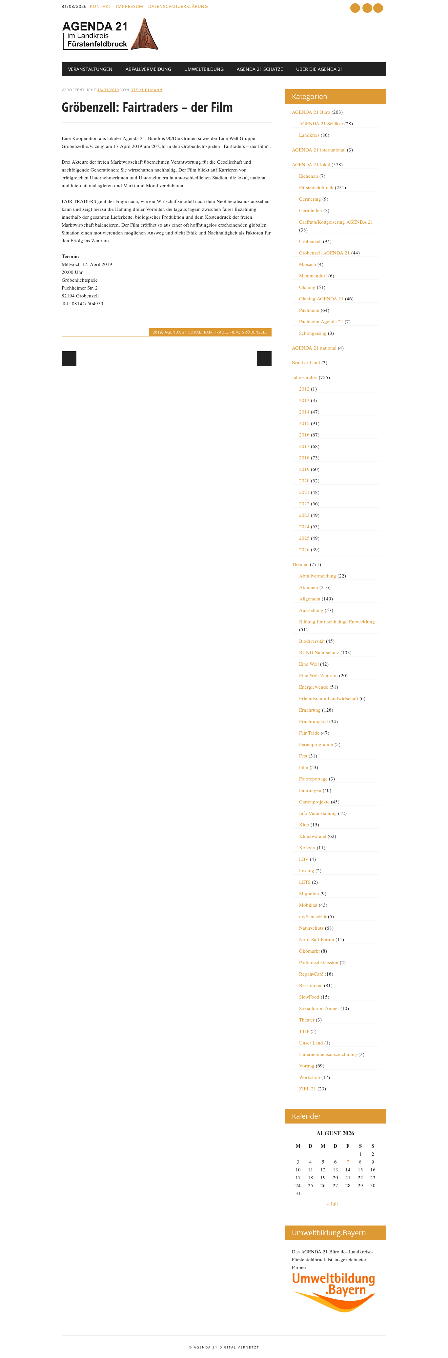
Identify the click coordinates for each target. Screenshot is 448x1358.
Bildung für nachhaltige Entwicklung (337, 621)
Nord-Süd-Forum (316, 939)
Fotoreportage (313, 778)
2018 (304, 457)
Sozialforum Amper (319, 1008)
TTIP (304, 1031)
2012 (304, 388)
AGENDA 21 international (319, 149)
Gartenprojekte (314, 801)
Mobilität (308, 905)
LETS (305, 882)
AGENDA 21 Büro (311, 112)
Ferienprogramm (316, 744)
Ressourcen (311, 985)
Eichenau (308, 175)
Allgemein (309, 598)
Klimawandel (312, 836)
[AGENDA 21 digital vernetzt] (111, 48)
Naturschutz (311, 927)
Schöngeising (313, 333)
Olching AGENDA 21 (321, 298)
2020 (304, 480)
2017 (304, 446)
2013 (304, 400)
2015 (304, 423)
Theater (307, 1019)
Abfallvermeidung (148, 69)
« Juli (332, 1203)
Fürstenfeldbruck (316, 187)
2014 (304, 411)
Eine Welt (309, 663)
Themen (300, 564)
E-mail (367, 8)
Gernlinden (310, 210)
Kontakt (100, 6)
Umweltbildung (204, 69)
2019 (157, 332)
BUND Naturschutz (319, 652)
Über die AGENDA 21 (319, 69)
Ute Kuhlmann (146, 89)
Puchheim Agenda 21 (321, 321)
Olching (307, 287)
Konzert (307, 847)
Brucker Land (306, 362)
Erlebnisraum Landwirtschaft (328, 698)
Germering (310, 198)
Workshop (309, 1077)
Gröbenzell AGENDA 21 (324, 252)
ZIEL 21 (307, 1088)
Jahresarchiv (304, 377)
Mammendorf (313, 275)
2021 (304, 492)
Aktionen (308, 587)
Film (234, 332)
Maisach (307, 264)
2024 (304, 526)
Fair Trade (215, 332)
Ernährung (310, 709)
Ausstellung (311, 610)
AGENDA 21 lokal (183, 332)
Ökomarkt (309, 950)
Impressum (129, 6)
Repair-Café (311, 973)
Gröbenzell (255, 332)
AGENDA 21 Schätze (260, 69)
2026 (304, 549)
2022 (304, 503)
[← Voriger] (69, 358)
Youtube (355, 8)
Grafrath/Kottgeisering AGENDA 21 (336, 221)
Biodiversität (312, 641)
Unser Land (311, 1042)
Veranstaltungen (90, 69)
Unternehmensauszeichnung (328, 1054)
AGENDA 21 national (314, 347)
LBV (304, 859)
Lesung (306, 870)
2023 (304, 515)
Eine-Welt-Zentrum (318, 675)
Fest (303, 755)
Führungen (310, 790)
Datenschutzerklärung (178, 6)
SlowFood (309, 996)
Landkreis (309, 135)
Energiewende (313, 686)
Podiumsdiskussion (318, 962)
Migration (309, 893)
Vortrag (307, 1065)
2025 (304, 538)
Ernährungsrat (313, 721)
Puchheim (309, 310)
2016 (304, 434)
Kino (304, 824)
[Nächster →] (264, 358)
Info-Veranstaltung (318, 813)
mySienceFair (313, 916)
